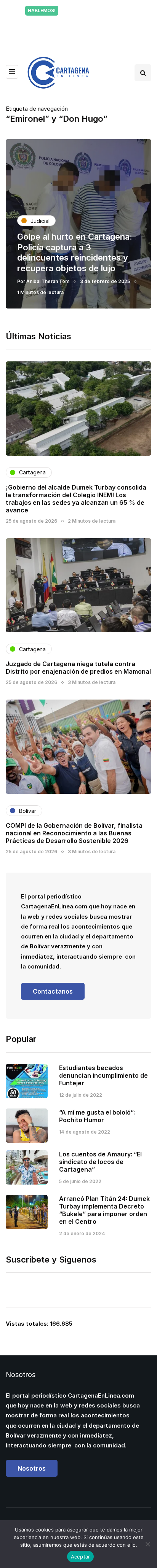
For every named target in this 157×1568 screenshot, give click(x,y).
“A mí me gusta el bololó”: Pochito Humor (97, 1116)
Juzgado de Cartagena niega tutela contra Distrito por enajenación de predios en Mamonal (78, 667)
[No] (147, 1544)
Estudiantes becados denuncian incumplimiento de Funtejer (103, 1075)
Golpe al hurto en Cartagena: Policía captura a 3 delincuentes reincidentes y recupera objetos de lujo (74, 252)
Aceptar (80, 1557)
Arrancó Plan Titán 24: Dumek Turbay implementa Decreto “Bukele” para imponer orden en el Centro (104, 1210)
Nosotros (32, 1468)
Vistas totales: (28, 1323)
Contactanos (53, 991)
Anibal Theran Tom (47, 281)
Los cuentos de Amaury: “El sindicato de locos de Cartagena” (100, 1161)
